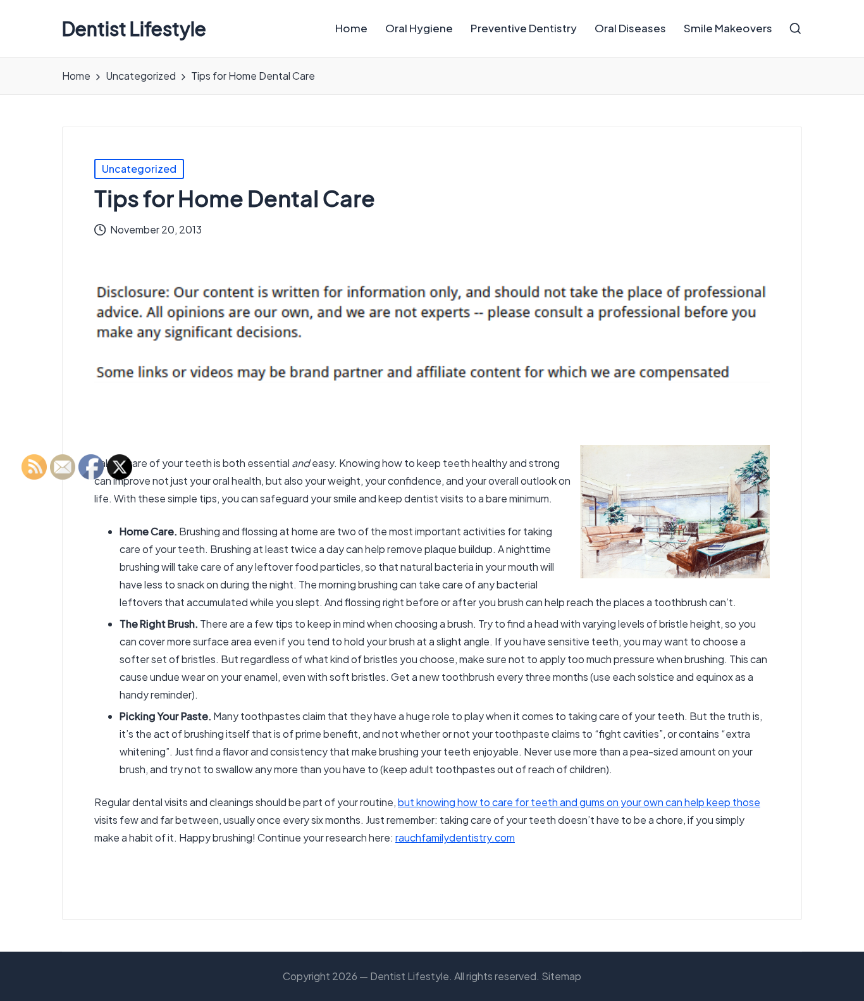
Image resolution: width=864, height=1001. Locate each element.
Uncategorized (139, 168)
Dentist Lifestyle (134, 28)
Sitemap (561, 976)
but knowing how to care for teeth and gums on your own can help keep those (579, 802)
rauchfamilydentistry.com (455, 837)
